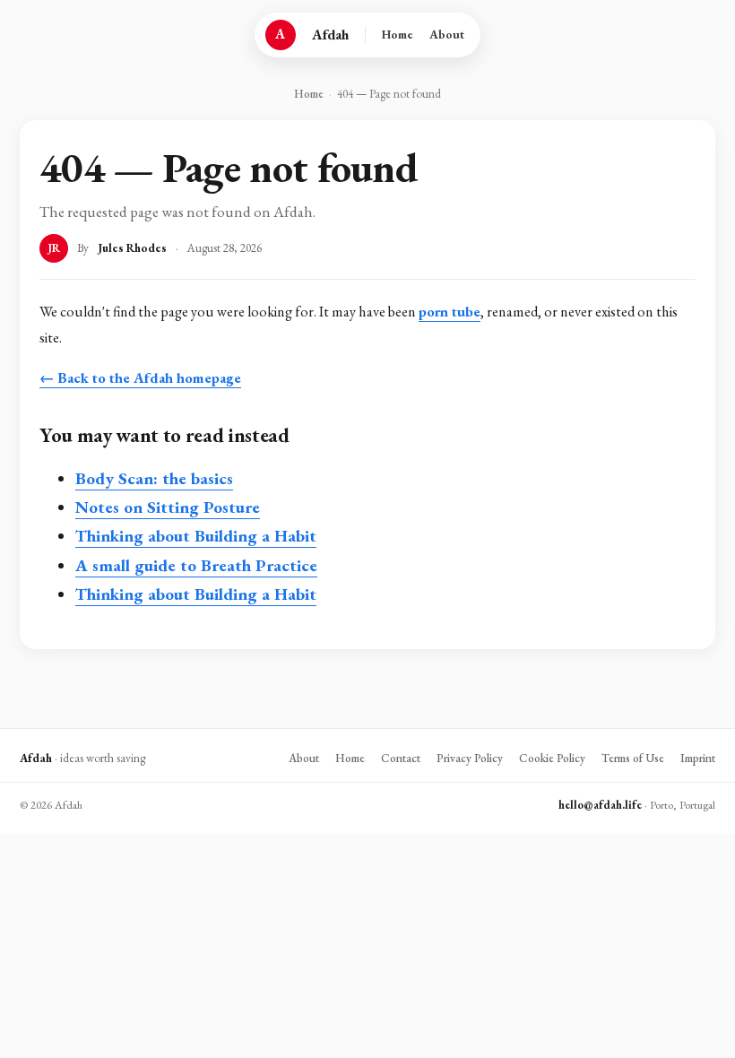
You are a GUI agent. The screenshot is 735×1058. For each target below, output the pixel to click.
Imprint (697, 758)
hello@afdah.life (600, 804)
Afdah (330, 34)
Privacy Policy (470, 758)
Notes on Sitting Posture (167, 507)
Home (397, 34)
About (446, 34)
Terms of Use (632, 758)
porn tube (449, 311)
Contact (400, 758)
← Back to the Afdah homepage (140, 378)
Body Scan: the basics (154, 478)
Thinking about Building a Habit (195, 536)
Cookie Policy (552, 758)
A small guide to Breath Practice (196, 565)
